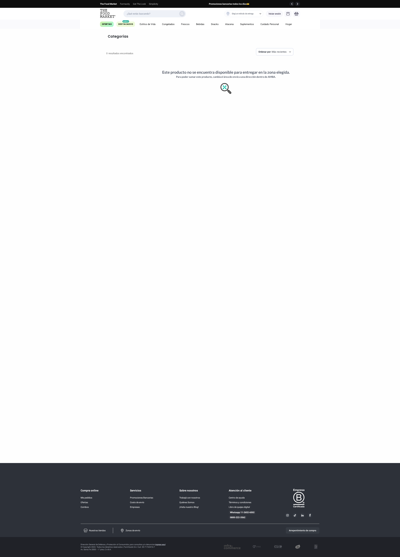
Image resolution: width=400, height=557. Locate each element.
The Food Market (108, 4)
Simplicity (153, 4)
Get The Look (139, 4)
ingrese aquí (160, 544)
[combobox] (154, 13)
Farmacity (125, 4)
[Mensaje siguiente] (297, 4)
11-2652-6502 (247, 512)
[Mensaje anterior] (291, 4)
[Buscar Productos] (182, 14)
